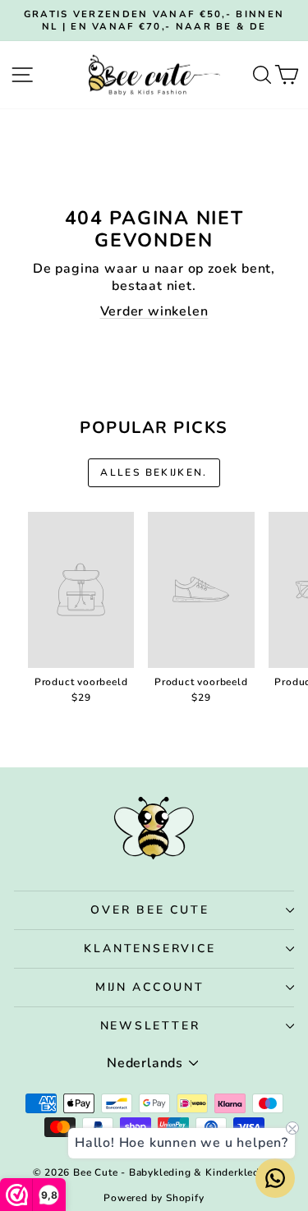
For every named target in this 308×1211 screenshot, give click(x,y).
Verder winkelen (154, 311)
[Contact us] (275, 1178)
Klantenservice (149, 948)
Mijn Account (150, 987)
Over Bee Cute (149, 910)
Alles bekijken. (154, 472)
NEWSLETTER (150, 1026)
